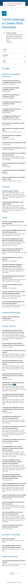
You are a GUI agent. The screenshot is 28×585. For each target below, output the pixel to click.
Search (4, 49)
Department (5, 55)
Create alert (9, 42)
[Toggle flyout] (25, 56)
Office (4, 60)
